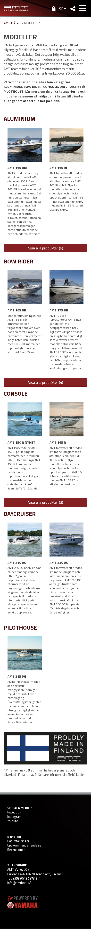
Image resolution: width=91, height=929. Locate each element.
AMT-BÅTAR (12, 22)
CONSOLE (15, 393)
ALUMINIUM (19, 118)
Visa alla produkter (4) (45, 382)
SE (61, 9)
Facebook (14, 812)
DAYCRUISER (20, 513)
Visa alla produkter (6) (45, 248)
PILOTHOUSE (20, 627)
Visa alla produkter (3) (45, 502)
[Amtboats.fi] (16, 8)
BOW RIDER (18, 261)
